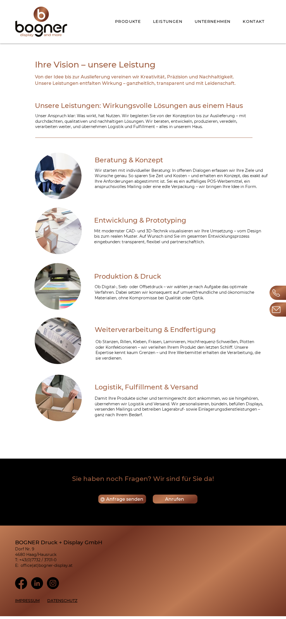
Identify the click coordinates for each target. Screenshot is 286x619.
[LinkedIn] (37, 583)
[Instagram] (53, 583)
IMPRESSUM (27, 600)
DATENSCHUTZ (62, 600)
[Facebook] (21, 583)
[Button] (278, 309)
